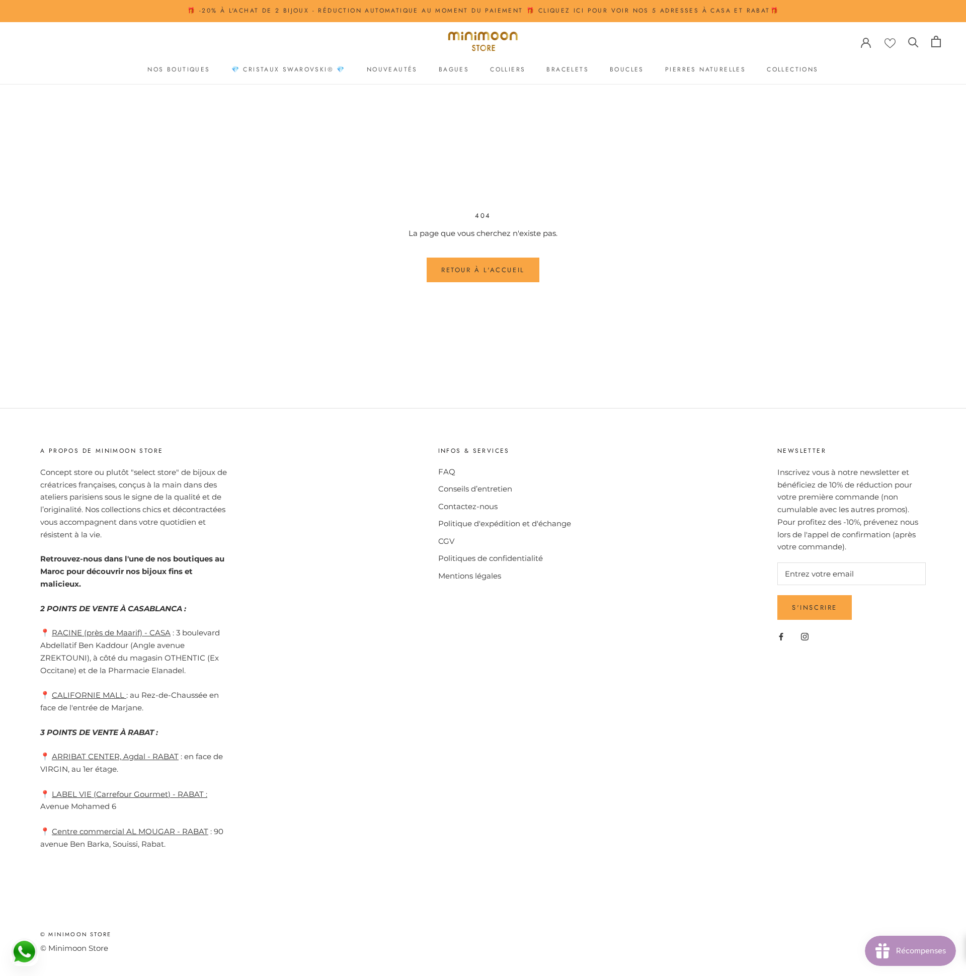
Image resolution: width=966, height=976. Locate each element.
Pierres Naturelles (705, 69)
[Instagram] (805, 636)
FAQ (446, 471)
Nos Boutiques (178, 69)
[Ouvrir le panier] (936, 41)
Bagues (454, 69)
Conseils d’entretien (475, 489)
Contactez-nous (468, 506)
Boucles (627, 69)
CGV (446, 541)
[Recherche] (913, 41)
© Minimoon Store (75, 934)
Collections (792, 69)
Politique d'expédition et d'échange (504, 523)
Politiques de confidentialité (490, 558)
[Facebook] (781, 636)
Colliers (507, 69)
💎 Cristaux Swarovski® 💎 (288, 69)
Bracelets (567, 69)
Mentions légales (469, 576)
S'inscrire (814, 607)
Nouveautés (392, 69)
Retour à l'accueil (483, 270)
